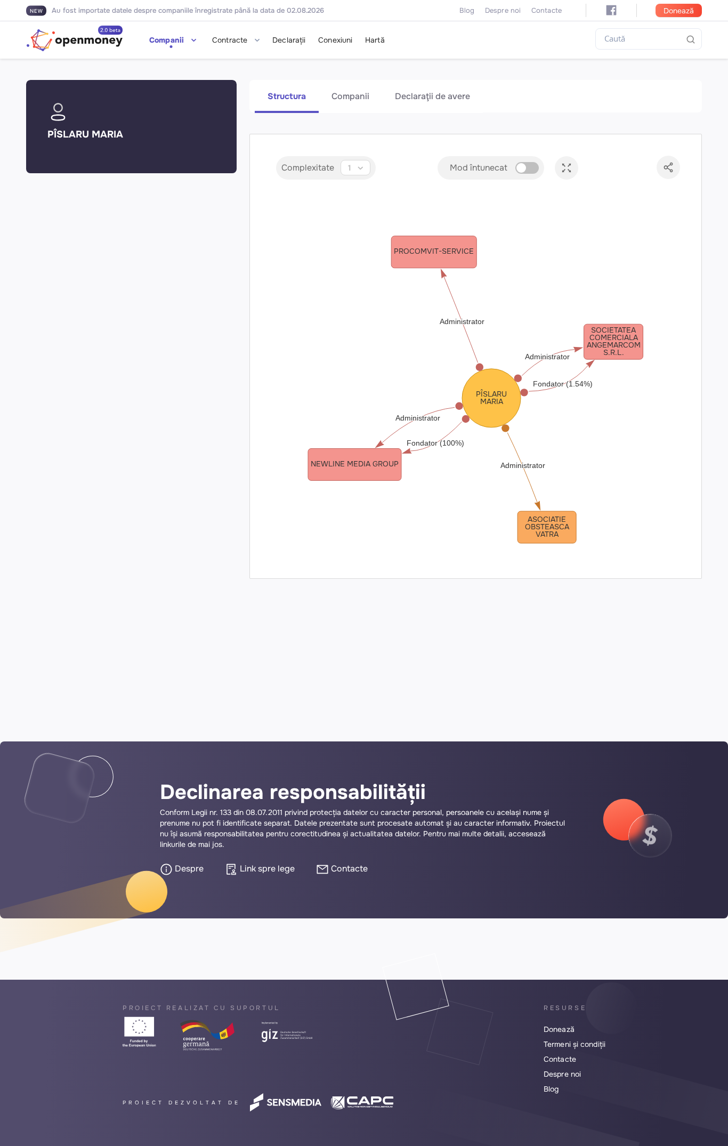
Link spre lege (266, 868)
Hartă (375, 40)
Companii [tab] (350, 96)
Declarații (288, 40)
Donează (679, 10)
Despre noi (503, 10)
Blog (466, 10)
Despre (188, 868)
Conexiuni (335, 40)
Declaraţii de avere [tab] (432, 96)
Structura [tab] (287, 96)
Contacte (546, 10)
